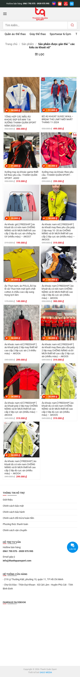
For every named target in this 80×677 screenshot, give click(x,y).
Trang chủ (11, 44)
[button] (5, 13)
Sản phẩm (28, 44)
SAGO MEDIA (46, 672)
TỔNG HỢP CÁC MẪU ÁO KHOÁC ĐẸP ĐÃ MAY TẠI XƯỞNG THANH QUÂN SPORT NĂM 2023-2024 (20, 121)
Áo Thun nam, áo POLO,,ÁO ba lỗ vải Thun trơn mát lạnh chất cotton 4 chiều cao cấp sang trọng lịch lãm (20, 290)
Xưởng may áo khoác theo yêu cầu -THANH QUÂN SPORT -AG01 (57, 175)
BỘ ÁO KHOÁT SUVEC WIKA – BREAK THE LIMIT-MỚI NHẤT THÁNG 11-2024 (57, 119)
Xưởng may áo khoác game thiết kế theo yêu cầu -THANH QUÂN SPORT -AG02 (21, 175)
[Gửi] (72, 25)
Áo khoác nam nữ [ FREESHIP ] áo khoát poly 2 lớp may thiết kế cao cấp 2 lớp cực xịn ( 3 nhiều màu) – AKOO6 (20, 349)
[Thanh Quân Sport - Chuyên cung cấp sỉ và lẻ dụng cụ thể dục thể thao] (40, 13)
